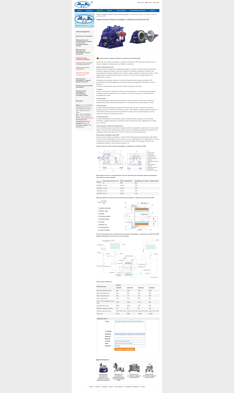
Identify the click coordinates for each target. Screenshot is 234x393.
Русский (149, 2)
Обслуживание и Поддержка (131, 386)
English (142, 2)
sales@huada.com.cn (87, 118)
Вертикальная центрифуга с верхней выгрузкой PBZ (149, 376)
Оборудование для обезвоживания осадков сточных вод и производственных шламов (84, 42)
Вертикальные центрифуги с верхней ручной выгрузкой (83, 80)
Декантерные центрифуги (84, 36)
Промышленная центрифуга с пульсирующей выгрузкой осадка (82, 93)
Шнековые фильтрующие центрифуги (84, 86)
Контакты (79, 101)
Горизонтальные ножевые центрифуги (119, 14)
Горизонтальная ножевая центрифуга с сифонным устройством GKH (119, 58)
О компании (98, 386)
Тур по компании (118, 386)
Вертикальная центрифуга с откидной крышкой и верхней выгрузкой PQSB (119, 377)
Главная (98, 14)
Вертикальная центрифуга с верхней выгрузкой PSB (134, 376)
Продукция (105, 14)
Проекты (111, 386)
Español (157, 2)
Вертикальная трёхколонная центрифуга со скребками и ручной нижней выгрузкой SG (103, 377)
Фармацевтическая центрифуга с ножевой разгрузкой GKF (84, 63)
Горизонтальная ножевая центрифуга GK (82, 68)
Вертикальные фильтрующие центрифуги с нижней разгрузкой (83, 52)
